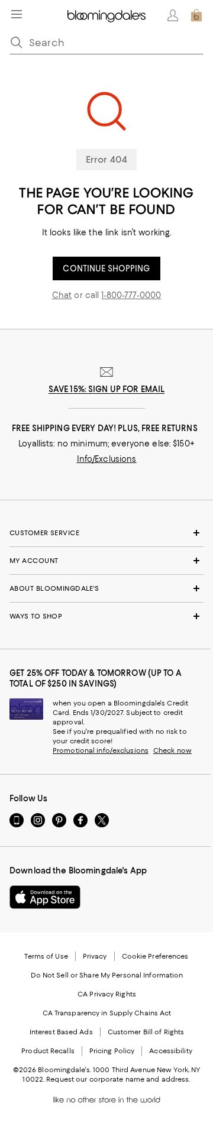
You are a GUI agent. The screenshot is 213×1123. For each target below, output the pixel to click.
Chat (62, 295)
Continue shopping (106, 268)
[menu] (16, 14)
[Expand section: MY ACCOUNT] (106, 560)
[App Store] (44, 897)
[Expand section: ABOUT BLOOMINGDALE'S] (106, 588)
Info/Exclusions (107, 459)
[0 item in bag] (196, 15)
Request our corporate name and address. (118, 1079)
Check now (172, 750)
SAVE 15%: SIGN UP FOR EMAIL (107, 389)
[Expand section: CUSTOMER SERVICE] (106, 532)
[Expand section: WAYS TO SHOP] (106, 616)
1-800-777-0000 (131, 295)
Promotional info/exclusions (101, 750)
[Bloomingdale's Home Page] (106, 15)
